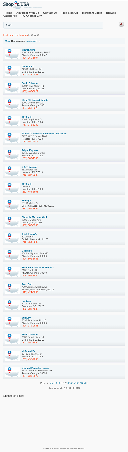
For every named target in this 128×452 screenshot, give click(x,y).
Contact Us (50, 12)
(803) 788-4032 (30, 309)
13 (67, 383)
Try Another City (31, 15)
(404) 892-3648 (30, 258)
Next (83, 383)
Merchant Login (92, 12)
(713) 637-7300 (30, 175)
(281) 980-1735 (30, 158)
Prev (51, 383)
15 (73, 383)
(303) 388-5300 (30, 225)
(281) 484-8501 (30, 191)
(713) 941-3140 (30, 124)
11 (61, 383)
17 (79, 383)
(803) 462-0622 (30, 91)
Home (8, 12)
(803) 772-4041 (30, 74)
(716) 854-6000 (30, 242)
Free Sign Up (70, 12)
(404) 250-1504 (30, 57)
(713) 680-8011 (30, 141)
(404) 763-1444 (30, 275)
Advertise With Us (27, 12)
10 (59, 383)
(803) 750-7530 (30, 342)
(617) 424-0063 (30, 292)
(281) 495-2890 (30, 359)
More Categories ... (22, 41)
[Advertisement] (64, 422)
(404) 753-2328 (30, 108)
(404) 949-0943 (30, 325)
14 (70, 383)
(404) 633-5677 (30, 376)
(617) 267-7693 (30, 208)
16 (76, 383)
